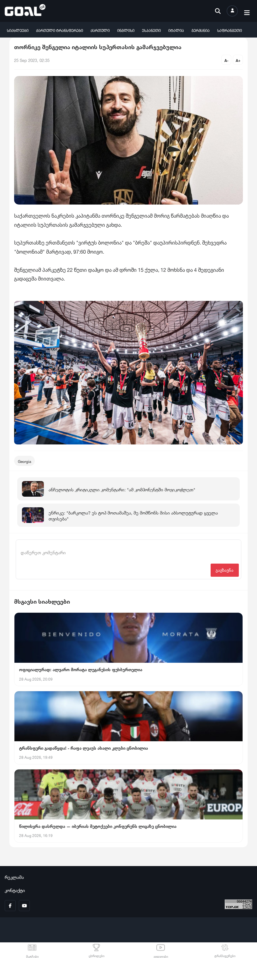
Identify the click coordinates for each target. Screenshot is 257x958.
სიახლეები (18, 29)
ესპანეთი (151, 29)
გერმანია (200, 29)
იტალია (176, 29)
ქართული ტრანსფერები (59, 29)
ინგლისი (125, 29)
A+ (238, 59)
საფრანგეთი (229, 29)
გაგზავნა (224, 570)
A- (226, 59)
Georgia (24, 460)
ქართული (100, 29)
